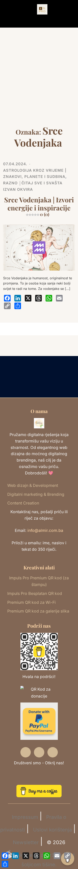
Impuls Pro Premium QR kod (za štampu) (39, 581)
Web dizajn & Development (32, 485)
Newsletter (26, 842)
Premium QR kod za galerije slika (38, 611)
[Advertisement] (39, 84)
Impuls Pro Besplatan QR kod (34, 593)
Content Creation (23, 503)
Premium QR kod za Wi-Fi (31, 602)
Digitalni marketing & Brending (35, 494)
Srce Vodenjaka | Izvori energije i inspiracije (39, 206)
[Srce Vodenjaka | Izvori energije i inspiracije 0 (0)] (39, 247)
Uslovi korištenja (52, 830)
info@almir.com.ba (45, 530)
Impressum (25, 817)
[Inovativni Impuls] (42, 9)
